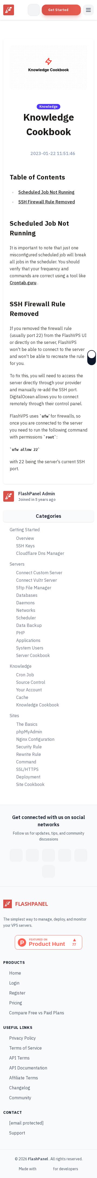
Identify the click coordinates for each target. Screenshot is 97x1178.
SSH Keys (25, 545)
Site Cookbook (30, 784)
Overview (25, 538)
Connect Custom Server (39, 572)
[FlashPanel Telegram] (48, 855)
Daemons (25, 602)
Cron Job (25, 674)
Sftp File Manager (33, 587)
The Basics (26, 724)
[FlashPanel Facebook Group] (16, 855)
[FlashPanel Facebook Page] (48, 871)
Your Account (29, 689)
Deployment (28, 777)
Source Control (30, 682)
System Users (29, 648)
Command (26, 761)
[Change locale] (34, 10)
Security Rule (29, 746)
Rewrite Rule (28, 754)
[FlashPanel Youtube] (80, 855)
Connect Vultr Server (36, 580)
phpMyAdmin (29, 731)
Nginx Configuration (35, 739)
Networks (25, 610)
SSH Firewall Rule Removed (46, 201)
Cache (22, 697)
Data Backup (29, 625)
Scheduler (26, 617)
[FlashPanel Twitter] (64, 855)
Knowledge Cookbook (37, 704)
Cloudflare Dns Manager (40, 553)
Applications (28, 640)
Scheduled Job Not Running (46, 192)
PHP (20, 632)
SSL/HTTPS (27, 769)
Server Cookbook (33, 655)
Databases (26, 595)
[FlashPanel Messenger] (32, 855)
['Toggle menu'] (88, 10)
